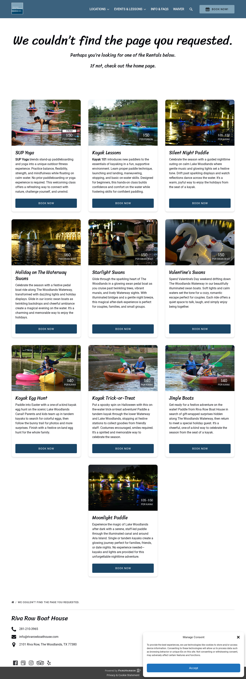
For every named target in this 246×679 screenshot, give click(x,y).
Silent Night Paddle (189, 153)
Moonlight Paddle (110, 518)
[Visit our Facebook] (15, 663)
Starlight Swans (108, 272)
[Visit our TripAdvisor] (40, 663)
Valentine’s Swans (187, 272)
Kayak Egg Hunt (31, 398)
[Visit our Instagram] (31, 663)
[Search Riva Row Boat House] (191, 9)
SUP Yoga (24, 153)
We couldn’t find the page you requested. (49, 602)
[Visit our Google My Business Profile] (23, 663)
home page (144, 66)
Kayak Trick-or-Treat (113, 398)
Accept (193, 668)
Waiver (178, 9)
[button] (238, 637)
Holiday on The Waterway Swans (40, 275)
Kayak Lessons (106, 153)
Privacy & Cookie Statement (123, 675)
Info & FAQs (160, 9)
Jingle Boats (181, 398)
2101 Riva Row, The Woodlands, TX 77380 (48, 644)
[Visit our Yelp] (49, 663)
